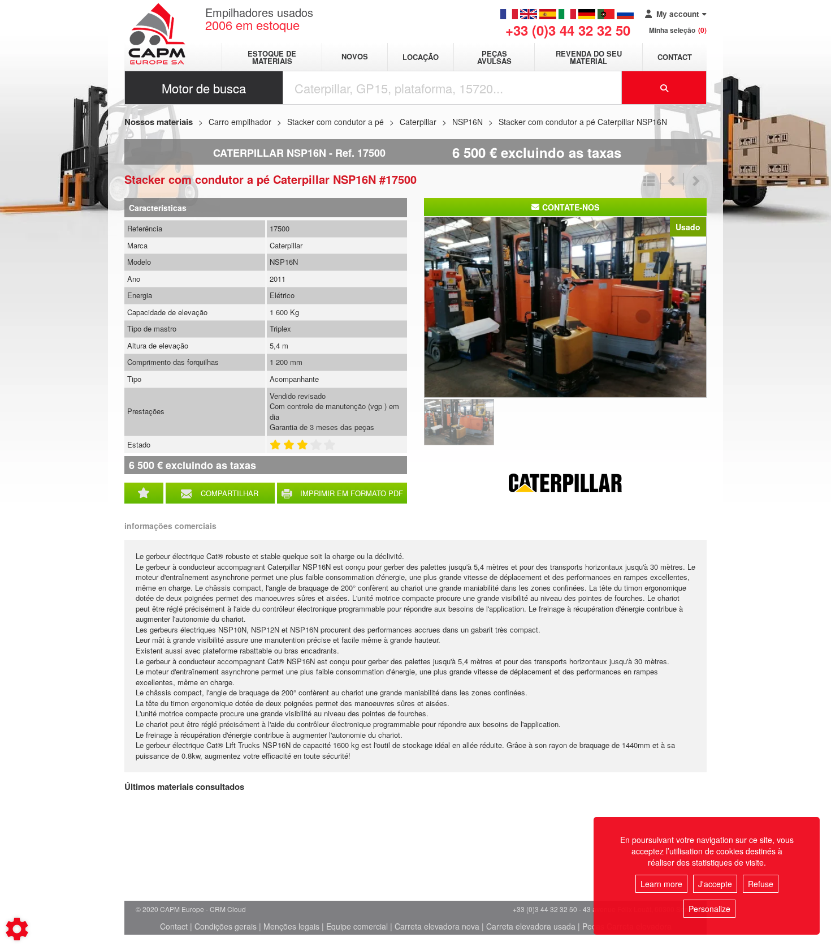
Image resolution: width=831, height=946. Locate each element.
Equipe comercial (357, 926)
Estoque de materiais (272, 57)
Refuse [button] (760, 883)
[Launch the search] (664, 88)
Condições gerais (225, 926)
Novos (354, 56)
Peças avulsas (494, 57)
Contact (674, 57)
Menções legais (291, 926)
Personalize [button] (709, 908)
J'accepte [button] (715, 883)
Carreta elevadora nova (437, 926)
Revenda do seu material (589, 57)
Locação (420, 57)
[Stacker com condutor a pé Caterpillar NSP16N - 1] (565, 306)
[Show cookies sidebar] (17, 929)
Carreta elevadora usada (530, 926)
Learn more (661, 883)
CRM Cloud (228, 909)
